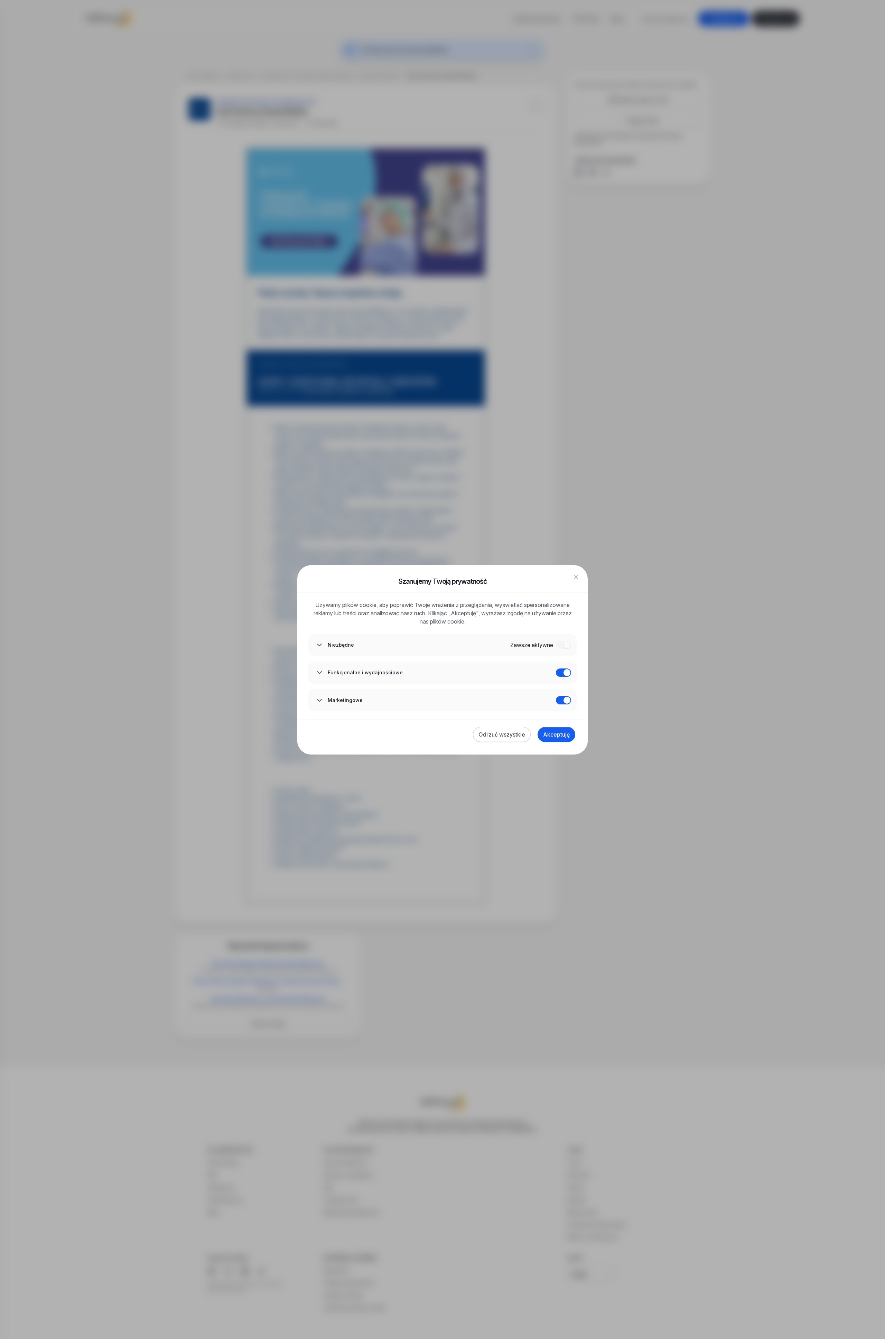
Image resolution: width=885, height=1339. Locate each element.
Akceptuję (556, 734)
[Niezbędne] (563, 645)
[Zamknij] (576, 577)
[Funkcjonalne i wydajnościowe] (563, 672)
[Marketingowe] (563, 700)
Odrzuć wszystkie (501, 734)
